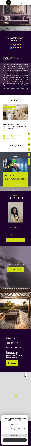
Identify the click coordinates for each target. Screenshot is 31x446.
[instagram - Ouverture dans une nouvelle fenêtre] (29, 150)
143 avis (15, 46)
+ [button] (25, 374)
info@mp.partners (14, 347)
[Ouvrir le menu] (25, 2)
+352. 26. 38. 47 (12, 343)
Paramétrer (14, 435)
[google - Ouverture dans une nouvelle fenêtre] (29, 134)
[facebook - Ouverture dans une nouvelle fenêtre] (29, 139)
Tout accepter (14, 440)
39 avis (14, 49)
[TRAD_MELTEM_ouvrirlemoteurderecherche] (21, 3)
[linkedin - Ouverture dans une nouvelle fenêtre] (29, 155)
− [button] (25, 376)
